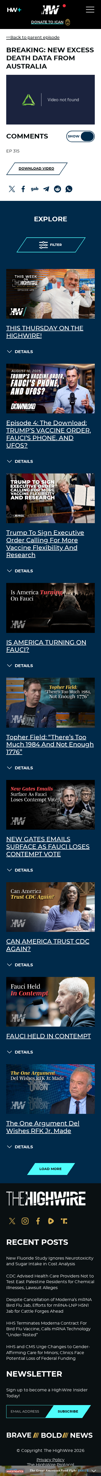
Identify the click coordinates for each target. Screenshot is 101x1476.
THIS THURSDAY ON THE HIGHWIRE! (44, 332)
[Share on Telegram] (46, 189)
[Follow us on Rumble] (51, 1221)
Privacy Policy (50, 1460)
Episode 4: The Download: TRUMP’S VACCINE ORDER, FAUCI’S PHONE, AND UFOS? (48, 434)
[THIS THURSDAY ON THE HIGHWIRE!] (50, 294)
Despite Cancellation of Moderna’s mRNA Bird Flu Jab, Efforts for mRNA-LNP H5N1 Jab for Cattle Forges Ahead (49, 1305)
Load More (50, 1169)
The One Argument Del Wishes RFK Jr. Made (43, 1127)
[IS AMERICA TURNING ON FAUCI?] (50, 608)
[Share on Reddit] (57, 189)
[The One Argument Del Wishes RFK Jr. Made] (50, 1089)
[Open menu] (90, 10)
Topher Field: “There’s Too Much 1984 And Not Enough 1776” (50, 745)
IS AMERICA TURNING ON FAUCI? (46, 646)
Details (24, 352)
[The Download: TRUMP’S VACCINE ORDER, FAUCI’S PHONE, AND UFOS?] (50, 388)
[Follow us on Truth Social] (64, 1221)
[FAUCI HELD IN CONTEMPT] (50, 1002)
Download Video (36, 168)
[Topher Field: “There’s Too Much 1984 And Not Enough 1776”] (50, 702)
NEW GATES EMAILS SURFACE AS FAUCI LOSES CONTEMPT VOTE (48, 847)
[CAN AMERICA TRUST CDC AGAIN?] (50, 907)
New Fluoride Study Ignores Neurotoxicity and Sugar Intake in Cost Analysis (49, 1261)
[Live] (50, 10)
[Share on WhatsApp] (69, 189)
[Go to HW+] (13, 10)
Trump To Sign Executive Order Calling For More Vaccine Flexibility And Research (45, 544)
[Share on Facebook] (23, 189)
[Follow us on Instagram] (25, 1222)
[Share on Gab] (34, 189)
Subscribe (68, 1411)
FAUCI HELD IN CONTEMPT (48, 1036)
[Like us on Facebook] (38, 1222)
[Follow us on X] (12, 1222)
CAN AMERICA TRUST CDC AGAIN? (47, 945)
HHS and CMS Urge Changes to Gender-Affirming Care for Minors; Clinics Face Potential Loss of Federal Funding (48, 1353)
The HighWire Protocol (50, 1465)
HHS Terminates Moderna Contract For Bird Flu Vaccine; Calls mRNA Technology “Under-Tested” (48, 1329)
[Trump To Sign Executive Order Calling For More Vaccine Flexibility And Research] (50, 498)
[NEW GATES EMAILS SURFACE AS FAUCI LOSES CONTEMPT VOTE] (50, 805)
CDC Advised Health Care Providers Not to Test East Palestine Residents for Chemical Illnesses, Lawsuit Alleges (50, 1282)
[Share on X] (12, 189)
